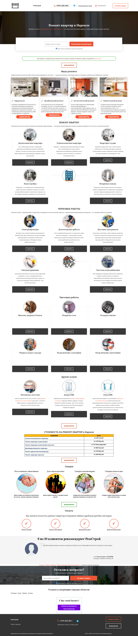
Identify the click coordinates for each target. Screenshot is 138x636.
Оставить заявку (120, 6)
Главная (41, 565)
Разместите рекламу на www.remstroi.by (69, 607)
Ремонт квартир (51, 565)
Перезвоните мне (85, 6)
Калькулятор (101, 5)
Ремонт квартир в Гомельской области (69, 565)
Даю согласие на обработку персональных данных (70, 48)
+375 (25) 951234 (64, 5)
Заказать (30, 162)
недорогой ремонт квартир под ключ (51, 29)
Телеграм (98, 58)
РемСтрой (14, 619)
